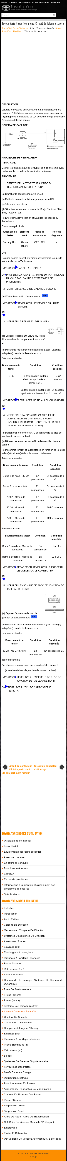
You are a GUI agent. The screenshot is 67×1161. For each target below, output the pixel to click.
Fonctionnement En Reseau (20, 1083)
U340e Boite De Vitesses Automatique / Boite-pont (32, 1138)
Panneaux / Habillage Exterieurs (22, 957)
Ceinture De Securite (16, 1017)
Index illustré (11, 846)
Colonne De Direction (16, 924)
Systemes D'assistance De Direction (24, 935)
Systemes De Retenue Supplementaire (26, 1061)
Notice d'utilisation (21, 2)
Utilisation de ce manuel (17, 840)
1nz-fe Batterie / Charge (17, 1072)
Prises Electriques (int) (16, 1044)
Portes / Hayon (12, 963)
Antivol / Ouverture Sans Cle (20, 1011)
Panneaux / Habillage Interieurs (21, 1039)
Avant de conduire (14, 857)
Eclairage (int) (12, 1033)
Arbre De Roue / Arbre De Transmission (26, 1116)
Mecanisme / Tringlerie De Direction (24, 930)
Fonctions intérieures (16, 868)
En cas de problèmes (16, 879)
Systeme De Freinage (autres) (21, 1005)
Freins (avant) (12, 1000)
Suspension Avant (14, 1111)
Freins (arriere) (12, 994)
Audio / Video (11, 919)
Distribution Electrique (16, 1077)
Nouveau (55, 2)
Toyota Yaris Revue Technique (15, 28)
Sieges (8, 1055)
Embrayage (10, 1127)
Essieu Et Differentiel (15, 1133)
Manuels (5, 2)
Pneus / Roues (12, 1100)
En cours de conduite (16, 862)
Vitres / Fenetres (13, 974)
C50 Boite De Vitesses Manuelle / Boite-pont (29, 1122)
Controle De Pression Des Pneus (22, 1094)
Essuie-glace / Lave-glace (18, 952)
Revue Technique (41, 2)
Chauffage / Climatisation (18, 1022)
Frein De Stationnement (17, 989)
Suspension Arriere (14, 1105)
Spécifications (11, 894)
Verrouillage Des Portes (17, 1066)
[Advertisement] (33, 67)
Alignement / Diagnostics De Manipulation (27, 1088)
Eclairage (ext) (12, 946)
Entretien (9, 873)
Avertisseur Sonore (15, 941)
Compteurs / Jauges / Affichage (21, 1028)
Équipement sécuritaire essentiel (22, 851)
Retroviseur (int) (13, 1050)
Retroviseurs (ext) (14, 969)
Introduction (10, 913)
